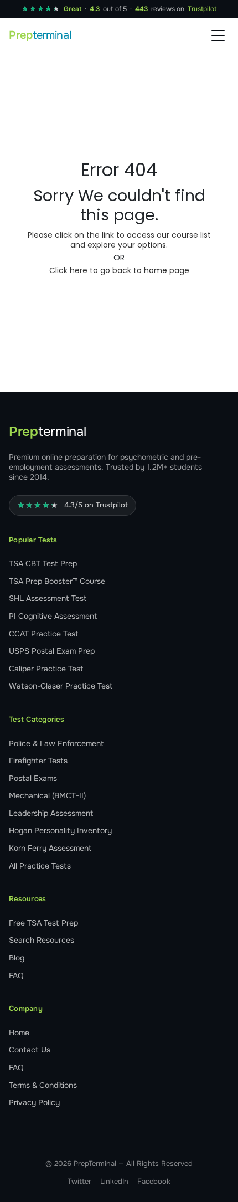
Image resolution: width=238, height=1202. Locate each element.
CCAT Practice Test (43, 634)
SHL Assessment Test (47, 598)
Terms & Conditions (43, 1085)
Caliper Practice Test (46, 669)
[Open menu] (218, 35)
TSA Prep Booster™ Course (57, 581)
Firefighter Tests (38, 761)
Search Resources (41, 940)
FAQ (16, 975)
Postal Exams (33, 778)
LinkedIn (114, 1181)
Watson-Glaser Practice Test (60, 686)
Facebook (153, 1181)
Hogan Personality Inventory (60, 830)
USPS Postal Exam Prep (52, 651)
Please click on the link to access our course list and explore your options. (119, 239)
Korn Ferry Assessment (50, 848)
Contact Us (29, 1050)
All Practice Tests (40, 866)
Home (19, 1032)
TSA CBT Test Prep (43, 563)
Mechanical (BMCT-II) (47, 795)
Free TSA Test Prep (43, 923)
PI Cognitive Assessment (53, 616)
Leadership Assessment (51, 813)
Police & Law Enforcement (56, 743)
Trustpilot (202, 8)
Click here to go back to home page (119, 270)
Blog (16, 958)
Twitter (79, 1181)
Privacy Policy (34, 1102)
